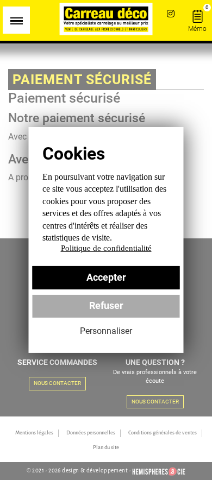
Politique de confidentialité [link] (106, 248)
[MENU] (16, 20)
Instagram (170, 13)
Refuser (106, 305)
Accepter (106, 277)
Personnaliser (106, 331)
